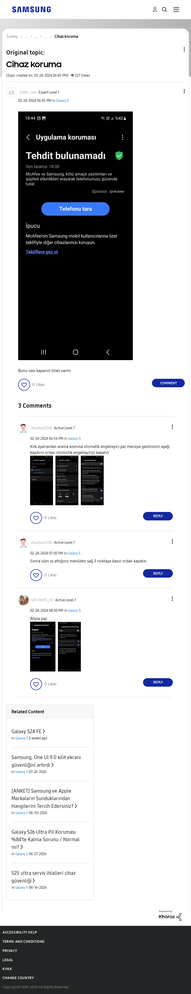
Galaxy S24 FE (26, 731)
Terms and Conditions (23, 941)
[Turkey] (31, 9)
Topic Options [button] (176, 49)
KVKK (7, 969)
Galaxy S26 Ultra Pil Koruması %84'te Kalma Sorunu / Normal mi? (45, 839)
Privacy (9, 951)
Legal (7, 960)
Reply (158, 516)
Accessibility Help (19, 932)
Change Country (18, 978)
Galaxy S (62, 101)
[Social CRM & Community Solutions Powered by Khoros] (170, 915)
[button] (176, 91)
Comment (168, 383)
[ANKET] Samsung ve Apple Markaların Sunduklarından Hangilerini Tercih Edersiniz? (42, 798)
